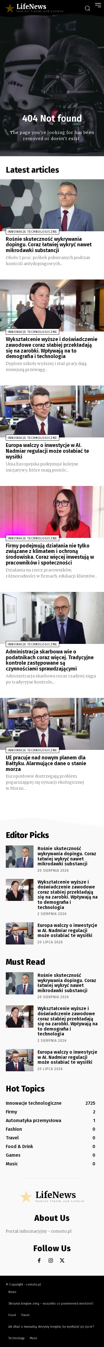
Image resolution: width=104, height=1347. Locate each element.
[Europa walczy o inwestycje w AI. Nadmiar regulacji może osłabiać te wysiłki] (52, 411)
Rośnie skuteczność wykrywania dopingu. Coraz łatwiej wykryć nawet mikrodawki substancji (49, 245)
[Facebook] (39, 1260)
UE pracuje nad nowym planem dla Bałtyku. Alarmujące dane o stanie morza (46, 763)
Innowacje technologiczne (32, 232)
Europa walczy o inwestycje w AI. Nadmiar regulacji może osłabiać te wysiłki (47, 451)
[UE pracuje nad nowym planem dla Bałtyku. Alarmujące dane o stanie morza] (52, 724)
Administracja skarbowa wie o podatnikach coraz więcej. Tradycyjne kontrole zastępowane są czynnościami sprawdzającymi (50, 660)
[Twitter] (62, 1260)
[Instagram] (50, 1260)
